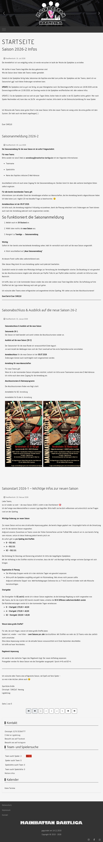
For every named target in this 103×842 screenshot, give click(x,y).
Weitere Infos (10, 773)
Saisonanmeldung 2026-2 (20, 136)
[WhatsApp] (99, 839)
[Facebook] (94, 839)
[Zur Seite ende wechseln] (74, 711)
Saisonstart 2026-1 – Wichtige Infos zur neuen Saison (40, 488)
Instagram (21, 742)
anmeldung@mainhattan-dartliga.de (39, 158)
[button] (4, 13)
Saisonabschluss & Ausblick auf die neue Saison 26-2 (39, 310)
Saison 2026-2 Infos (19, 49)
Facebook (21, 738)
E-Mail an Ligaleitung (12, 735)
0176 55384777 (19, 731)
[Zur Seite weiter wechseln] (68, 711)
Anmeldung (24, 392)
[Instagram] (88, 839)
